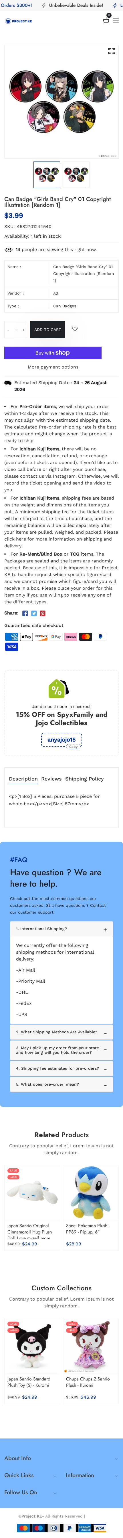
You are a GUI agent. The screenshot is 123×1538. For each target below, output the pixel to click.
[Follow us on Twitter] (34, 614)
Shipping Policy (84, 779)
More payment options (53, 367)
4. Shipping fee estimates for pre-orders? (57, 1068)
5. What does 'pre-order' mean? (47, 1084)
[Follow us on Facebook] (25, 614)
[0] (106, 21)
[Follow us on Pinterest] (42, 614)
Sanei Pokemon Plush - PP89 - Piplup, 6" (88, 1228)
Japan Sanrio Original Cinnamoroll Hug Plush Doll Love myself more (29, 1231)
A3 (55, 293)
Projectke (95, 1516)
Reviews (51, 779)
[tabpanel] (46, 175)
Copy (73, 747)
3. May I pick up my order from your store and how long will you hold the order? (57, 1050)
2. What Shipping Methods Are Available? (56, 1032)
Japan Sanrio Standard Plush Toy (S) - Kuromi (28, 1382)
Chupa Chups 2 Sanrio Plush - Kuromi (88, 1382)
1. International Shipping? (41, 928)
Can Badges (64, 306)
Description (23, 779)
